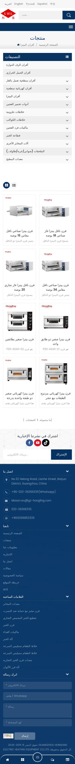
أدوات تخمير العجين (17, 104)
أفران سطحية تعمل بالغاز (20, 81)
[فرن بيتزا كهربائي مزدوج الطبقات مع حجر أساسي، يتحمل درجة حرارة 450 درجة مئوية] (55, 373)
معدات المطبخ (14, 159)
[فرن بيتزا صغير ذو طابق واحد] (55, 319)
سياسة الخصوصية (13, 575)
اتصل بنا (7, 561)
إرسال (24, 736)
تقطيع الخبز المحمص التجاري (19, 618)
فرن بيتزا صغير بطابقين (19, 339)
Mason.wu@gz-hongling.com (31, 501)
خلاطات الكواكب (15, 120)
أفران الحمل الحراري (18, 73)
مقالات (7, 568)
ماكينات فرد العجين (17, 128)
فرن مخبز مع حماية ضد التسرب (21, 611)
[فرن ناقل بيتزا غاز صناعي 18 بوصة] (55, 211)
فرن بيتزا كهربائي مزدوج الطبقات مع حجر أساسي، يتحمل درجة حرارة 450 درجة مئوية (56, 395)
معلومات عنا (10, 547)
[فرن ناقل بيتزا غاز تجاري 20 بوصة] (19, 265)
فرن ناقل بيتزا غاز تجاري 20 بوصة (20, 287)
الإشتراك (61, 454)
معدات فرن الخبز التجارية (17, 660)
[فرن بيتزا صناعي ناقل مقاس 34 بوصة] (55, 265)
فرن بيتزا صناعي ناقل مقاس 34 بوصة (55, 287)
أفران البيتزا (27, 45)
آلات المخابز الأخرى (17, 143)
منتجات (7, 540)
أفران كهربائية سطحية (19, 88)
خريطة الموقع (11, 582)
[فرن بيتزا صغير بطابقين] (19, 319)
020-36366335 (21, 509)
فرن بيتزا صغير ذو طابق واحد (55, 341)
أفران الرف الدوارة (17, 65)
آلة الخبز (8, 639)
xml (5, 589)
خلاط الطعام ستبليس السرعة (20, 646)
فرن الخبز (8, 625)
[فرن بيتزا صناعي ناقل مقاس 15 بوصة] (19, 211)
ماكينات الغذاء (11, 632)
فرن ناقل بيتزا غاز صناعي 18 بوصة (55, 233)
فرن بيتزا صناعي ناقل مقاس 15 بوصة (19, 233)
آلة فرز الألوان (11, 667)
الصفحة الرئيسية (12, 533)
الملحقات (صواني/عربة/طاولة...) (25, 151)
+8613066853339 (22, 518)
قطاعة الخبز (13, 136)
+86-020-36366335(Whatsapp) (33, 492)
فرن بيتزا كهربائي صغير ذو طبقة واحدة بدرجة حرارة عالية (19, 395)
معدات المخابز (11, 604)
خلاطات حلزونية (15, 112)
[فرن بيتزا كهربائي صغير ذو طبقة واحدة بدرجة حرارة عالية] (19, 373)
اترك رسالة (37, 757)
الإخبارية (7, 554)
